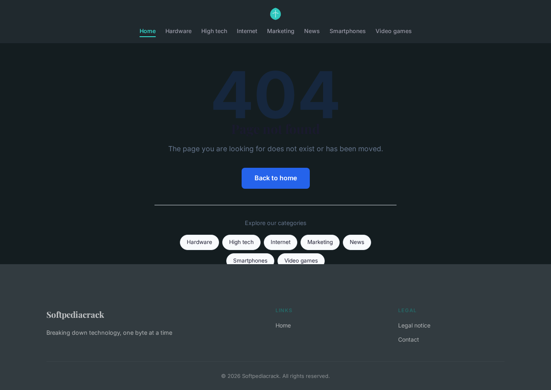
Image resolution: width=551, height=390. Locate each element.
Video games (394, 30)
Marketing (280, 30)
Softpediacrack (75, 314)
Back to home (276, 178)
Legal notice (414, 325)
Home (148, 30)
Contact (408, 339)
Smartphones (348, 30)
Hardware (178, 30)
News (312, 30)
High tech (214, 30)
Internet (247, 30)
